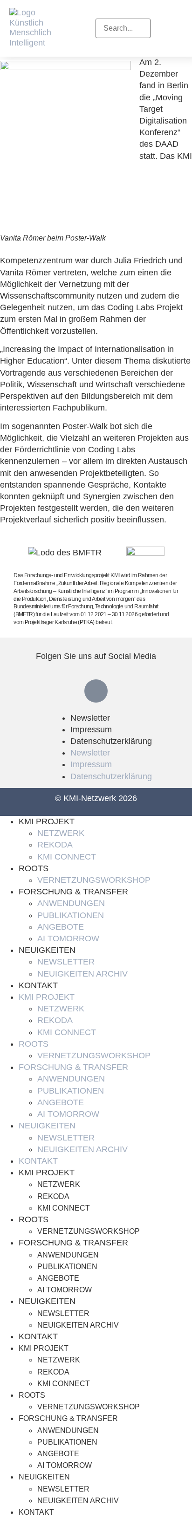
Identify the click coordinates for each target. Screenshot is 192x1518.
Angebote (60, 927)
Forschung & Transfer (73, 891)
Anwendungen (71, 903)
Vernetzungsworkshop (94, 880)
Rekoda (55, 844)
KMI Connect (66, 856)
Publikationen (70, 915)
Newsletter (90, 718)
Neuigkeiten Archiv (82, 973)
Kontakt (38, 985)
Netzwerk (60, 833)
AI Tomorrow (68, 938)
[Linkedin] (96, 691)
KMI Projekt (47, 821)
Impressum (91, 729)
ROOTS (33, 868)
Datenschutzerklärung (111, 741)
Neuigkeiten (47, 950)
